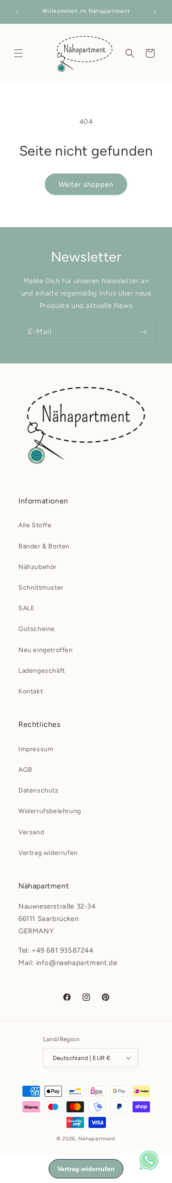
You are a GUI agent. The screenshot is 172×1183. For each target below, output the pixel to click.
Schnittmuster (41, 588)
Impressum (35, 749)
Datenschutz (38, 790)
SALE (26, 608)
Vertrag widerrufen (48, 853)
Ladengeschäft (41, 671)
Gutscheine (36, 629)
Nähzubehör (37, 567)
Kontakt (30, 691)
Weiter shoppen (86, 184)
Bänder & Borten (44, 546)
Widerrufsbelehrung (49, 811)
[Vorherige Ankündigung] (17, 12)
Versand (31, 832)
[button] (18, 53)
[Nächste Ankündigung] (155, 12)
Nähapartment (97, 1139)
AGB (25, 770)
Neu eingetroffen (45, 650)
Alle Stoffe (35, 525)
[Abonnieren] (143, 332)
